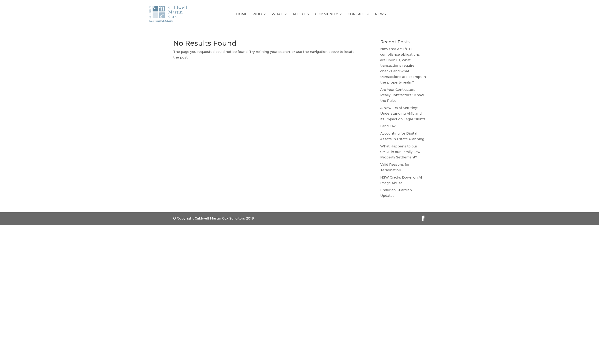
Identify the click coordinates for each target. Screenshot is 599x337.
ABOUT (299, 14)
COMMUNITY (326, 14)
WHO (257, 14)
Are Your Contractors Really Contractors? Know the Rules (402, 95)
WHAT (277, 14)
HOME (241, 14)
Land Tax (388, 126)
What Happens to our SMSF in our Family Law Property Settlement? (400, 152)
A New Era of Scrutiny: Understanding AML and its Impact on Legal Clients (403, 113)
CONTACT (356, 14)
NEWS (380, 14)
